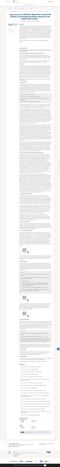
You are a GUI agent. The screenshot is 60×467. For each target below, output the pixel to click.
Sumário (10, 8)
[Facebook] (16, 455)
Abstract (10, 24)
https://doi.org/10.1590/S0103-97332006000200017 (36, 11)
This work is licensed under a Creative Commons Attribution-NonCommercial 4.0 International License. (36, 432)
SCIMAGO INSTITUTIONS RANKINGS (33, 21)
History (10, 33)
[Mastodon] (14, 455)
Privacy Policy (41, 465)
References (11, 28)
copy (47, 11)
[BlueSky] (13, 455)
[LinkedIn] (15, 455)
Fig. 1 (38, 290)
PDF (37, 8)
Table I (30, 242)
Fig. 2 (32, 308)
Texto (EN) (31, 8)
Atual (19, 8)
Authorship (23, 21)
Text (9, 26)
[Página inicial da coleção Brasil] (9, 453)
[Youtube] (17, 455)
